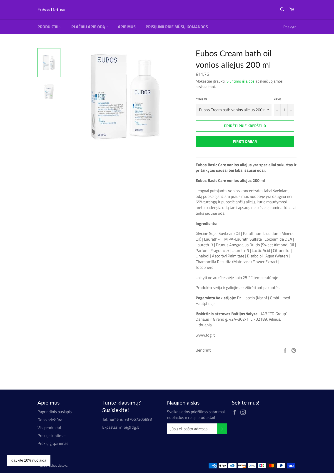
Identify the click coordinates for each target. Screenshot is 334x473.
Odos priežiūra (49, 420)
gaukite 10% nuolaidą (28, 460)
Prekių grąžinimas (52, 443)
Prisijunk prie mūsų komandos (177, 27)
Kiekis (278, 99)
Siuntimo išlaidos (240, 81)
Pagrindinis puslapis (54, 412)
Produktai (48, 27)
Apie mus (127, 27)
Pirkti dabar (245, 141)
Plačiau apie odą (88, 27)
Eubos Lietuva (51, 9)
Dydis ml (201, 99)
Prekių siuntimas (51, 436)
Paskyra (290, 27)
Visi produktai (49, 428)
